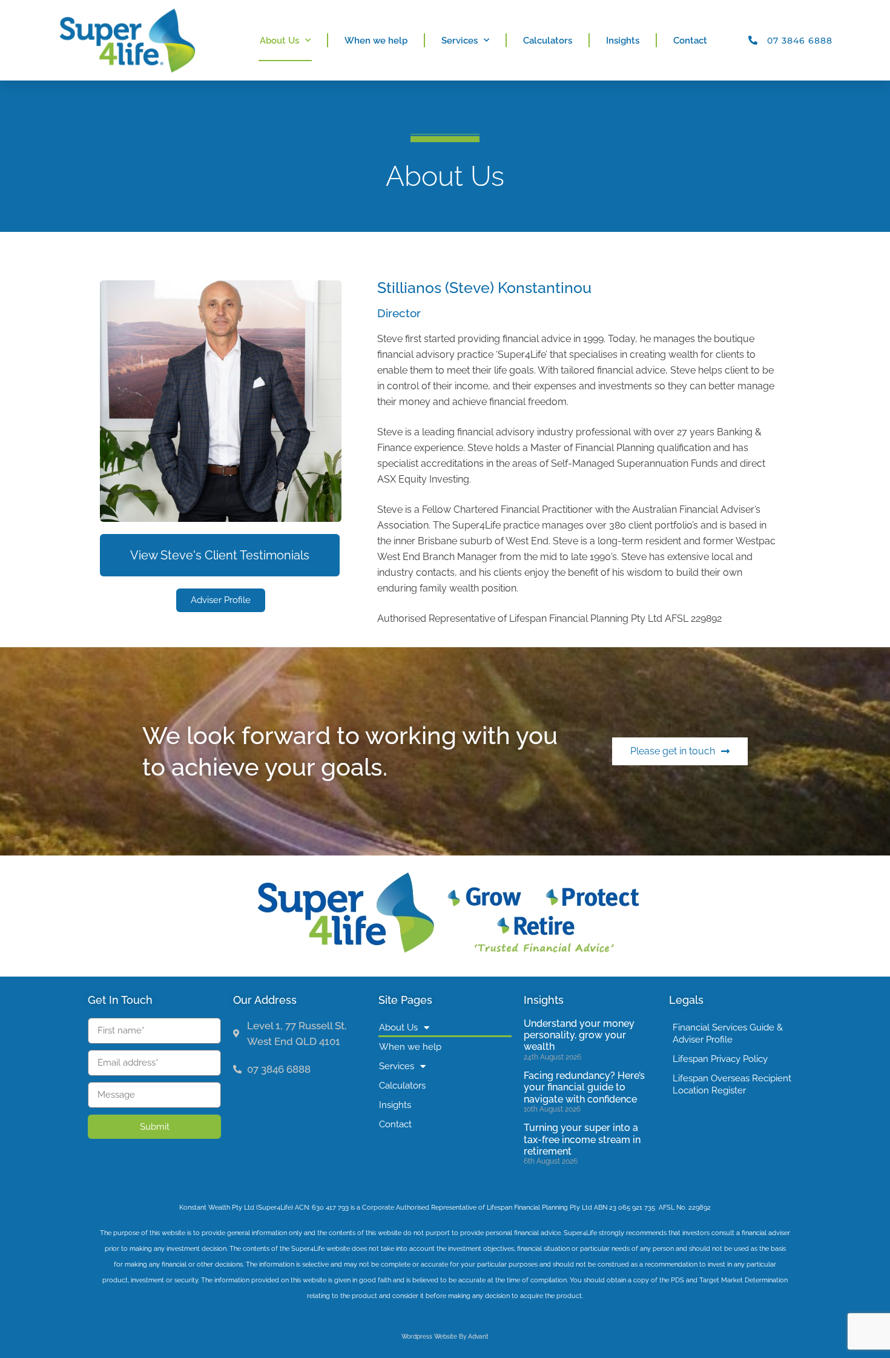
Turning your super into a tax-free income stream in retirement (582, 1139)
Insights (622, 40)
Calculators (547, 40)
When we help (375, 40)
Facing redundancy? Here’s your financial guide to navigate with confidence (584, 1087)
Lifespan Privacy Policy (720, 1058)
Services (459, 40)
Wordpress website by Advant (445, 1336)
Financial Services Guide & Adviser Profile (728, 1033)
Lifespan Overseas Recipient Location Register (732, 1084)
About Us (279, 40)
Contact (690, 40)
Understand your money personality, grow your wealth (579, 1035)
